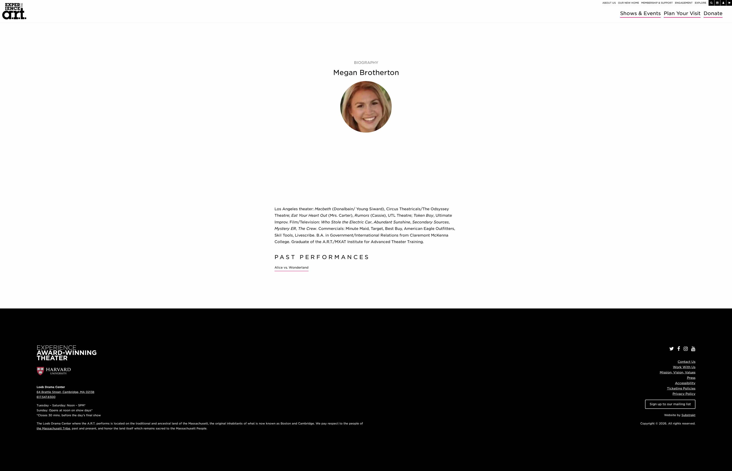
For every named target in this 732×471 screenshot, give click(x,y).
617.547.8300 (46, 397)
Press (691, 378)
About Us (609, 2)
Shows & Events (640, 13)
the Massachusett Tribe (53, 428)
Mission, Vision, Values (677, 372)
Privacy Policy (684, 394)
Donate (713, 13)
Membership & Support (657, 2)
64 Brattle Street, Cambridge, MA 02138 (65, 392)
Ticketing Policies (681, 388)
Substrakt (688, 415)
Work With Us (684, 367)
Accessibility (685, 383)
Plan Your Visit (682, 13)
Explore (700, 2)
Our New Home (628, 2)
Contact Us (686, 362)
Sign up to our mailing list (670, 404)
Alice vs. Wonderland (291, 267)
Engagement (684, 2)
